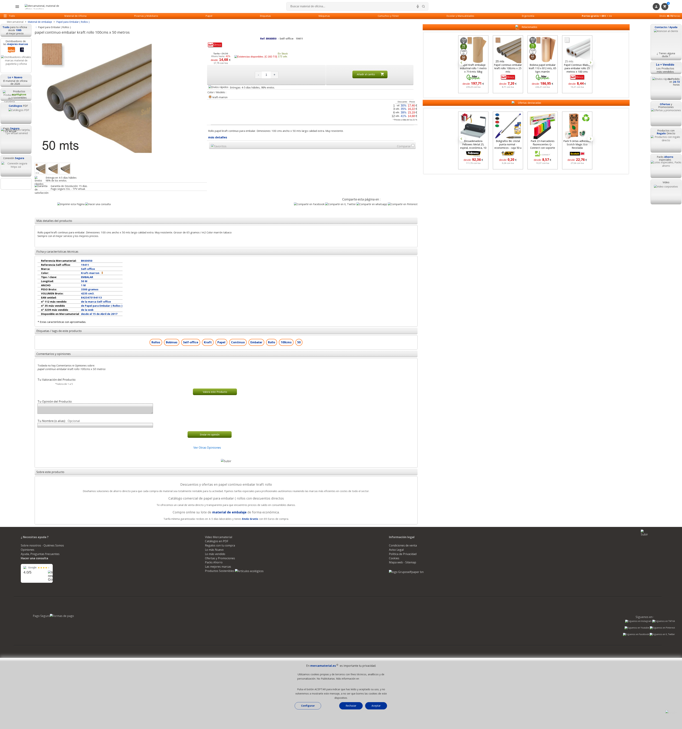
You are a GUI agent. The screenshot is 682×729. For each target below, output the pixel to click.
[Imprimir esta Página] (71, 204)
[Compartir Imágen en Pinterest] (403, 204)
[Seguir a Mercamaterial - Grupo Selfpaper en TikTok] (663, 621)
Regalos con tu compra (220, 545)
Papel (209, 15)
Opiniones (27, 550)
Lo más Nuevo (214, 550)
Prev (462, 63)
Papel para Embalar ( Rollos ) (54, 27)
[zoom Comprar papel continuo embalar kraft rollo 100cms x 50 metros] (40, 168)
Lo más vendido (215, 554)
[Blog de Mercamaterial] (16, 184)
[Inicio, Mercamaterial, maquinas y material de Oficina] (43, 6)
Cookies (394, 558)
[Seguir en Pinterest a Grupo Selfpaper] (662, 628)
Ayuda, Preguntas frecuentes (40, 554)
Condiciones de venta (403, 545)
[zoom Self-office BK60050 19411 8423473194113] (65, 168)
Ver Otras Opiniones (207, 447)
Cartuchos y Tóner (388, 15)
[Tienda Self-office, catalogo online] (215, 47)
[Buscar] (423, 6)
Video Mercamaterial (218, 537)
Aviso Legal (396, 550)
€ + (597, 15)
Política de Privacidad (402, 554)
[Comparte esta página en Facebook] (309, 204)
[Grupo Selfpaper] (406, 572)
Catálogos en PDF (216, 541)
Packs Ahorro (214, 562)
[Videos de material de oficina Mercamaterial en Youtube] (637, 628)
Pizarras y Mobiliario (146, 15)
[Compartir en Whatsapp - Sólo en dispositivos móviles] (371, 204)
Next (590, 63)
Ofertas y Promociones (220, 558)
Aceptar (376, 705)
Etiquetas (265, 15)
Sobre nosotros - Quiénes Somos (42, 545)
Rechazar (351, 705)
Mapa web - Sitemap (402, 562)
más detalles (217, 137)
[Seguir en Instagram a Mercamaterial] (638, 621)
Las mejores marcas (218, 567)
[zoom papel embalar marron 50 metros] (52, 168)
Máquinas (324, 15)
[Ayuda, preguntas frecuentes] (670, 712)
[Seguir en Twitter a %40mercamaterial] (662, 634)
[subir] (226, 461)
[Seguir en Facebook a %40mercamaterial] (636, 634)
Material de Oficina (75, 15)
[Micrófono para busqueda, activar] (418, 6)
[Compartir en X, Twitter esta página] (340, 204)
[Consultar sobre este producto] (98, 204)
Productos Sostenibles (220, 571)
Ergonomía (528, 15)
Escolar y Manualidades (460, 15)
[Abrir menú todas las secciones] (17, 6)
